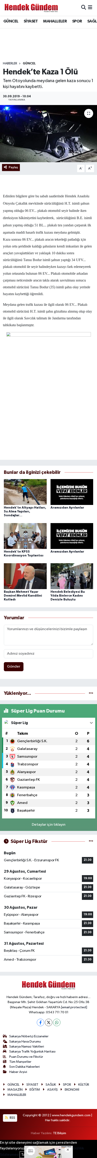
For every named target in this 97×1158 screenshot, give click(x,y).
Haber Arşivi (18, 1072)
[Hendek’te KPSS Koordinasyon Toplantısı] (25, 536)
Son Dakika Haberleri (24, 1066)
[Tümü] (91, 693)
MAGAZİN (15, 1089)
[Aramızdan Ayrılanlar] (72, 492)
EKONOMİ (72, 1089)
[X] (48, 1022)
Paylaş (13, 167)
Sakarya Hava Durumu (25, 1041)
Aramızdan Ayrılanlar (67, 507)
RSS (12, 1117)
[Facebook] (40, 1022)
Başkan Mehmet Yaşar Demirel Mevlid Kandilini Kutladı (23, 595)
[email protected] (74, 1007)
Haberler (10, 63)
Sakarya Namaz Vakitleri (26, 1046)
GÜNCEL (10, 21)
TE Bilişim (59, 1133)
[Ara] (83, 8)
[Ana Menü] (90, 8)
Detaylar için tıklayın (48, 825)
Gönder (13, 666)
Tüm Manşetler (20, 1061)
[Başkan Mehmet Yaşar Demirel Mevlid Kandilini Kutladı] (25, 576)
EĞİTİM (35, 1089)
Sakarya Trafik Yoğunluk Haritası (32, 1051)
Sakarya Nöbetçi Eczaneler (28, 1036)
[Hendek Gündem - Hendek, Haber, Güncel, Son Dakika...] (31, 8)
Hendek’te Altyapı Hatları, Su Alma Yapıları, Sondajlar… (25, 511)
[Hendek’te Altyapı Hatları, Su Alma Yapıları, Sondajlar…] (25, 492)
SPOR (77, 21)
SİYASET (31, 21)
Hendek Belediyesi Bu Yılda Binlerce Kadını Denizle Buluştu (68, 595)
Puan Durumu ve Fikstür (26, 1056)
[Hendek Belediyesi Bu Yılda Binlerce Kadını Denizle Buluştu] (72, 576)
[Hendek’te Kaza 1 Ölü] (48, 133)
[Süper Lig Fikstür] (91, 841)
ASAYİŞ (52, 1089)
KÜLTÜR (83, 1084)
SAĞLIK (51, 1084)
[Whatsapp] (56, 1022)
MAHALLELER (55, 21)
